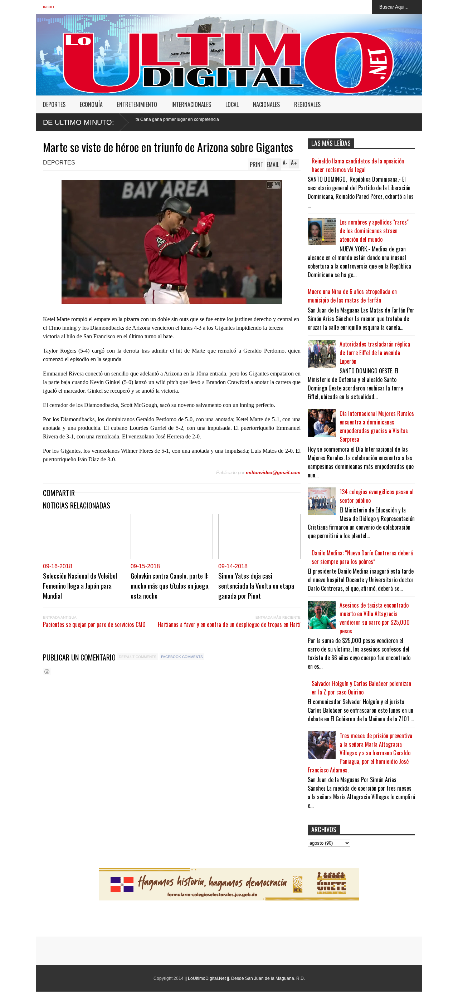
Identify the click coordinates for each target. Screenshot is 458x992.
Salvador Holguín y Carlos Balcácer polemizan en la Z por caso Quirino (361, 687)
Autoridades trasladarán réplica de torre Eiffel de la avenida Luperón (375, 352)
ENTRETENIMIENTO (137, 104)
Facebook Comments (182, 657)
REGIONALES (307, 104)
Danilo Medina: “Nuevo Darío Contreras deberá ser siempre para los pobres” (362, 557)
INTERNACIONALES (191, 104)
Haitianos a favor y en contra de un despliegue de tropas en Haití (229, 624)
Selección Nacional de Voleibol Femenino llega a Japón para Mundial (80, 585)
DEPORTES (54, 104)
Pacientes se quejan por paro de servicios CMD (94, 624)
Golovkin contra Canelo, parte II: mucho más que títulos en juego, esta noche (170, 585)
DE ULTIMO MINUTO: (78, 122)
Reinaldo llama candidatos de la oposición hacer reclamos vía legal (358, 165)
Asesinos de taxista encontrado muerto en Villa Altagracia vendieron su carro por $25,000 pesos (375, 618)
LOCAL (232, 104)
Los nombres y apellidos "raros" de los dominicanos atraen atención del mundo (374, 231)
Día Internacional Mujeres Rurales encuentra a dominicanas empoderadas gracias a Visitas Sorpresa (377, 426)
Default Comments (137, 657)
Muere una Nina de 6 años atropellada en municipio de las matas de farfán (352, 295)
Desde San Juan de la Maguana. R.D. (268, 978)
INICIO (48, 7)
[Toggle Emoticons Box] (47, 671)
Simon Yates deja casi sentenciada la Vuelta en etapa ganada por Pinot (256, 585)
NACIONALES (266, 104)
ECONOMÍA (91, 104)
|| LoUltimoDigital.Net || (207, 978)
